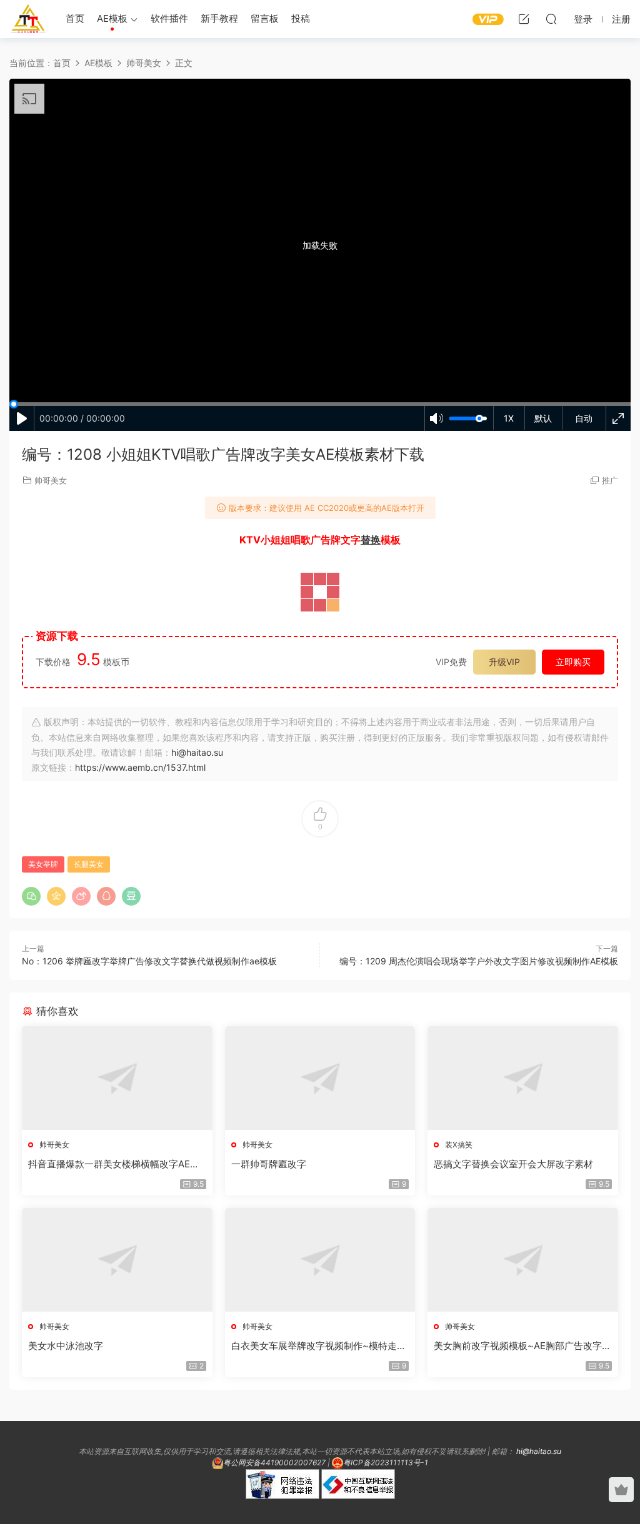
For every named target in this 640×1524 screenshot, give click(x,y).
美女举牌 (43, 864)
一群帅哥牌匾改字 (268, 1164)
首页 (75, 18)
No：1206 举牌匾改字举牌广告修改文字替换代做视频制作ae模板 (149, 961)
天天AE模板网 (28, 18)
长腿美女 (89, 864)
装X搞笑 (458, 1144)
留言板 (265, 18)
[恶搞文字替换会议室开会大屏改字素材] (523, 1078)
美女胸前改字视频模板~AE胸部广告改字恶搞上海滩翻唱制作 (522, 1346)
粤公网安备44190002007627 (274, 1462)
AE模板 (112, 18)
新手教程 (219, 18)
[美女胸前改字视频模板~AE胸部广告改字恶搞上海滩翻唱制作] (523, 1260)
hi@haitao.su (197, 752)
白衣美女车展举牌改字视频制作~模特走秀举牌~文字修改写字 (318, 1346)
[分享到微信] (31, 896)
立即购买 (573, 661)
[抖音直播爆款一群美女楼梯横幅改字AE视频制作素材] (117, 1078)
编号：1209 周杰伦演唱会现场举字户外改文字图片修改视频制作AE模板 (478, 961)
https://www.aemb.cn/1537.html (140, 767)
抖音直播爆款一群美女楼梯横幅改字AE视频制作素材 (113, 1164)
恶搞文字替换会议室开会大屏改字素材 (513, 1164)
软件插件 (169, 18)
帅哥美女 (50, 480)
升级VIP (504, 661)
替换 (371, 539)
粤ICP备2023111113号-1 (385, 1462)
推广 (610, 480)
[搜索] (551, 19)
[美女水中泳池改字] (117, 1260)
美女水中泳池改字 (65, 1346)
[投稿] (524, 19)
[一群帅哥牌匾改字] (320, 1078)
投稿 (300, 18)
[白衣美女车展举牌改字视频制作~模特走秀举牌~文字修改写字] (320, 1260)
